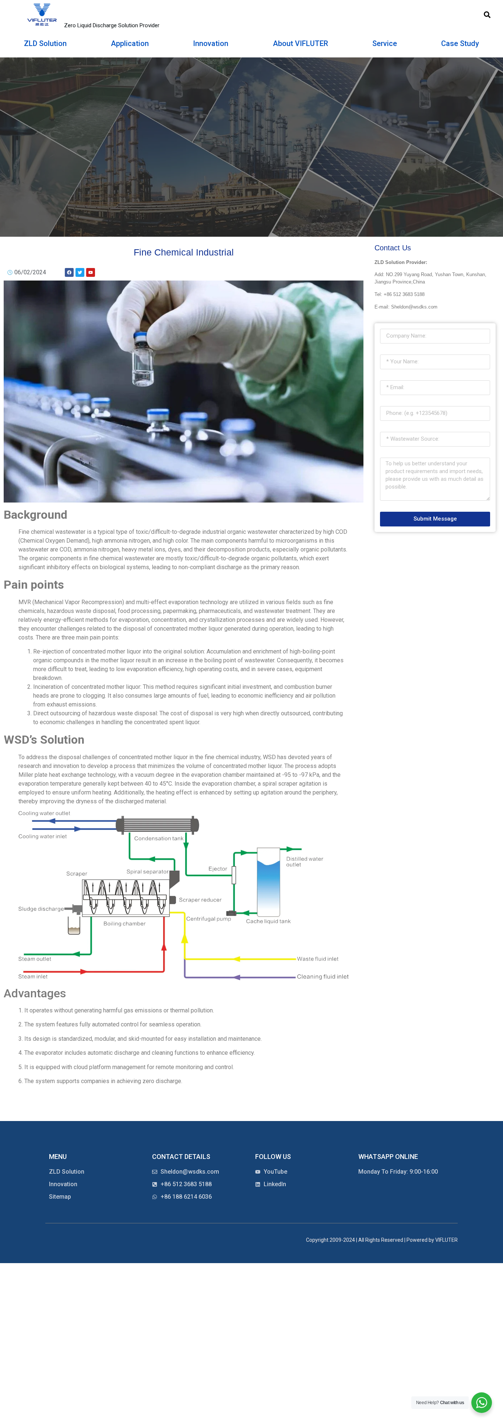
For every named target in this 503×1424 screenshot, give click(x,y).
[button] (487, 15)
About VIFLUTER (300, 43)
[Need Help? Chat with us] (481, 1402)
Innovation (210, 43)
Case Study (460, 43)
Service (384, 43)
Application (130, 43)
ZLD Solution (45, 43)
